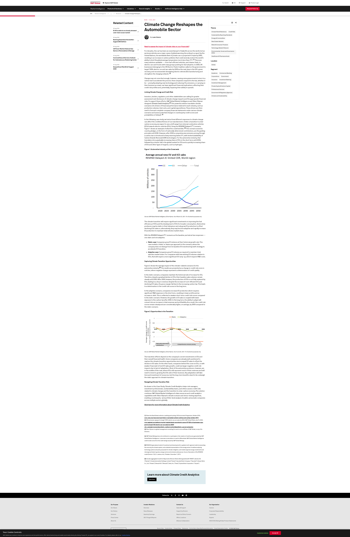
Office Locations (181, 517)
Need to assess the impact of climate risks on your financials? (166, 46)
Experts (211, 517)
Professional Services (218, 89)
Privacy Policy (177, 528)
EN (235, 3)
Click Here (152, 479)
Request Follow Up (252, 8)
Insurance (214, 79)
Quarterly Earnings (149, 514)
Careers (211, 508)
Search (226, 3)
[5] (185, 128)
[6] (160, 267)
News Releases (148, 511)
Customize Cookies (262, 533)
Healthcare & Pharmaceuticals (220, 56)
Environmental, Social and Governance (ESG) (223, 52)
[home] (91, 13)
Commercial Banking (226, 73)
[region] (175, 533)
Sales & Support (181, 508)
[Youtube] (182, 495)
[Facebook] (175, 495)
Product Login (255, 3)
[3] (170, 103)
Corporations (215, 76)
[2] (170, 73)
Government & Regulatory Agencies (222, 92)
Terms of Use (160, 528)
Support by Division (182, 511)
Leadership (212, 514)
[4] (162, 114)
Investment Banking (225, 79)
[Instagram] (179, 495)
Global (213, 64)
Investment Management (219, 83)
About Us (113, 521)
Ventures (113, 514)
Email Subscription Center (221, 528)
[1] (193, 59)
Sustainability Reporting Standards (222, 35)
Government (225, 76)
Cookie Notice (168, 528)
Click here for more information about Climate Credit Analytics (167, 405)
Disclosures (185, 528)
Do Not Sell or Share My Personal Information (201, 528)
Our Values (114, 508)
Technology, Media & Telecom (220, 48)
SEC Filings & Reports (150, 517)
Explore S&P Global (111, 3)
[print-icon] (232, 22)
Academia (214, 73)
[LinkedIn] (186, 495)
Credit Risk (232, 32)
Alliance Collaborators (182, 521)
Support (243, 3)
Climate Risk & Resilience (219, 32)
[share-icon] (236, 22)
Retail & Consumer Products (220, 45)
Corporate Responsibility (216, 511)
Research (118, 13)
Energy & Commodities (218, 38)
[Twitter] (171, 495)
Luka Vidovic (156, 37)
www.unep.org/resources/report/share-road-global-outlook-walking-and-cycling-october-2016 (171, 418)
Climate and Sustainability (219, 96)
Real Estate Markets (217, 41)
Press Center (114, 517)
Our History (114, 511)
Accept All (275, 533)
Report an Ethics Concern (183, 514)
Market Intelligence (100, 13)
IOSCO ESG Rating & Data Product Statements (222, 521)
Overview (146, 508)
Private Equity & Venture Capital (221, 86)
